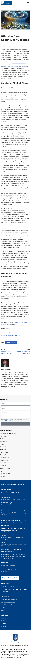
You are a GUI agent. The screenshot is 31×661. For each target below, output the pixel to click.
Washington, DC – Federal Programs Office (12, 569)
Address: (3, 535)
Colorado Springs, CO (5, 446)
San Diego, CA (4, 460)
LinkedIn (13, 386)
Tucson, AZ (3, 436)
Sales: (3, 551)
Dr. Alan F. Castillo (7, 43)
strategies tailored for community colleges (12, 66)
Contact (3, 607)
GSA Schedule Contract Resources (10, 586)
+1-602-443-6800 (16, 549)
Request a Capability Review (10, 577)
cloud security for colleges (19, 63)
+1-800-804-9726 (9, 551)
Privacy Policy (5, 649)
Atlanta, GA (3, 463)
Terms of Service (10, 420)
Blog (2, 610)
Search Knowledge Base (7, 604)
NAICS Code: (5, 554)
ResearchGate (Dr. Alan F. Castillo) (11, 594)
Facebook (3, 618)
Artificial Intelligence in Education (11, 332)
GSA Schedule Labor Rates (8, 602)
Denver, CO (3, 455)
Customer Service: (6, 549)
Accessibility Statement (16, 649)
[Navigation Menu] (28, 3)
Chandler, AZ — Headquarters (8, 433)
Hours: (3, 542)
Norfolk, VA (3, 444)
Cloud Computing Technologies (9, 599)
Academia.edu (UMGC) (8, 596)
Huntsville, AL (3, 441)
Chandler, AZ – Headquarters (8, 565)
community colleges (11, 342)
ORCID (3, 386)
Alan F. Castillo (6, 369)
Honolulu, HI (3, 476)
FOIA (24, 649)
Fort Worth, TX (4, 452)
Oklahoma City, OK (5, 473)
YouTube (3, 626)
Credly (8, 386)
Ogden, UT (3, 471)
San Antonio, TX (4, 449)
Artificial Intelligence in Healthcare (11, 335)
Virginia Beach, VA (5, 468)
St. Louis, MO (3, 465)
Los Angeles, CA (4, 457)
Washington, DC (4, 438)
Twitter (3, 620)
